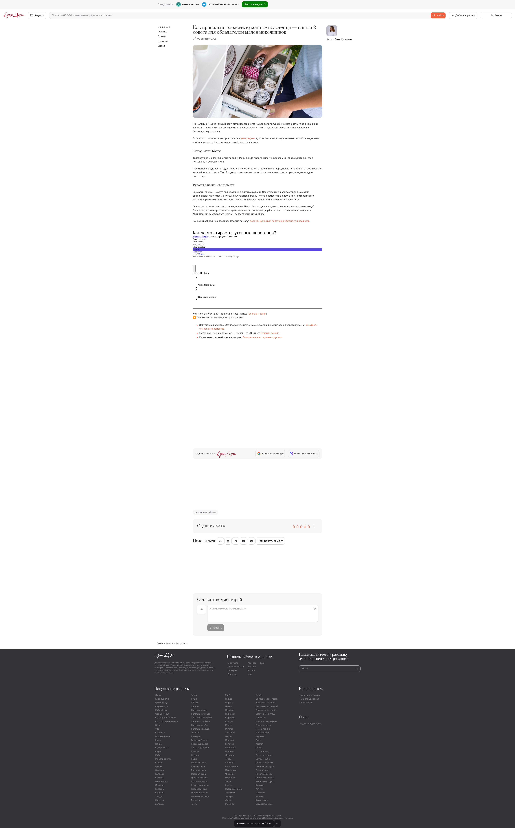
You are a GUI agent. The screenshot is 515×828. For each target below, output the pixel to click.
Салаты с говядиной (201, 717)
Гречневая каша (199, 777)
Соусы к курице (264, 755)
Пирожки (230, 713)
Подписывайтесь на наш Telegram (223, 4)
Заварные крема (233, 789)
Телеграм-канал (257, 313)
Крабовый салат (199, 743)
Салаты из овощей (200, 728)
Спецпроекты (306, 702)
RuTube (251, 670)
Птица (158, 743)
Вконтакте (233, 662)
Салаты (195, 706)
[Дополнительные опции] (277, 823)
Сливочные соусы (265, 766)
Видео (161, 45)
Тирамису (230, 792)
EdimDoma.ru (178, 663)
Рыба (158, 755)
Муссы (228, 785)
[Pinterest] (251, 541)
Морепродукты (163, 758)
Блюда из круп (263, 725)
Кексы (228, 725)
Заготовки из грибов (266, 710)
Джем (258, 740)
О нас (303, 717)
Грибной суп (161, 702)
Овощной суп (162, 713)
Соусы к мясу (263, 751)
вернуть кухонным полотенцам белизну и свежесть (279, 220)
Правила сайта (228, 818)
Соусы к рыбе (263, 758)
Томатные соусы (264, 773)
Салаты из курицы (200, 713)
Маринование (263, 732)
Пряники (229, 751)
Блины (228, 706)
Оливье (195, 732)
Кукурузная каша (200, 785)
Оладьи (229, 721)
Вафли (228, 736)
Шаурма (159, 800)
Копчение (261, 717)
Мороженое (231, 766)
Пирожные (230, 770)
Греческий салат (199, 740)
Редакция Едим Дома (310, 723)
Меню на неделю (253, 4)
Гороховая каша (199, 792)
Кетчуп (259, 789)
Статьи (162, 36)
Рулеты (229, 728)
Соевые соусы (263, 770)
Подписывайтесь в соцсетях (250, 657)
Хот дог (159, 796)
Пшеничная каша (200, 796)
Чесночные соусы (265, 781)
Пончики (229, 740)
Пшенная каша (198, 762)
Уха (157, 728)
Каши (194, 758)
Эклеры (229, 796)
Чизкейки (230, 773)
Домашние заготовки (267, 698)
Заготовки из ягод (265, 713)
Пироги (229, 702)
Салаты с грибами (200, 721)
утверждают (248, 138)
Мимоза (195, 751)
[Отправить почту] (357, 669)
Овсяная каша (198, 773)
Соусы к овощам (264, 762)
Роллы (194, 702)
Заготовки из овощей (267, 706)
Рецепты (162, 31)
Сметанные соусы (265, 777)
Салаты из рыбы (199, 725)
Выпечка (195, 800)
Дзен (262, 662)
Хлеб (227, 695)
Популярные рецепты (172, 689)
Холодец (159, 804)
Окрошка (160, 732)
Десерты (229, 755)
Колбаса (159, 773)
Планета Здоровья (190, 4)
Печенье (229, 710)
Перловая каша (199, 789)
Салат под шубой (200, 747)
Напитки (260, 796)
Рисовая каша (198, 770)
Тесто (194, 804)
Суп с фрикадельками (166, 721)
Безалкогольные (264, 804)
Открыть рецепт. (270, 333)
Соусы (259, 747)
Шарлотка (230, 747)
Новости (163, 41)
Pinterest (232, 674)
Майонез (260, 792)
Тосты (194, 695)
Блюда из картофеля (266, 721)
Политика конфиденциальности (249, 818)
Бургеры (159, 789)
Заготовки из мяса (265, 702)
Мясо (158, 740)
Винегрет (196, 736)
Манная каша (198, 766)
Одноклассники (236, 666)
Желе (228, 781)
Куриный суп (162, 698)
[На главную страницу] (14, 15)
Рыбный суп (161, 710)
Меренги (229, 804)
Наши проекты (311, 689)
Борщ (158, 725)
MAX (250, 674)
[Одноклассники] (228, 541)
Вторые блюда (162, 736)
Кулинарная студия (310, 695)
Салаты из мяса (199, 710)
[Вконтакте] (220, 541)
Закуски (159, 770)
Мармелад (230, 777)
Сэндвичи (160, 792)
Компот (259, 743)
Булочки (229, 743)
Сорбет (259, 695)
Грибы (158, 766)
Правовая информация (273, 818)
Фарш (158, 751)
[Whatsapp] (243, 541)
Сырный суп (161, 706)
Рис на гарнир (263, 728)
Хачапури (230, 732)
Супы (158, 695)
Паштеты (159, 785)
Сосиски (159, 777)
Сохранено (164, 26)
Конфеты (229, 762)
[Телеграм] (235, 541)
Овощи (159, 762)
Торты (228, 758)
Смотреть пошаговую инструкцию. (263, 337)
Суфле (228, 800)
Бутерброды (161, 781)
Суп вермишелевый (165, 717)
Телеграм (232, 670)
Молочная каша (199, 781)
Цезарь (195, 755)
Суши (194, 698)
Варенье (260, 736)
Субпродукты (162, 747)
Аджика (260, 785)
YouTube (252, 662)
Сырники (230, 717)
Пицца (228, 698)
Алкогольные (262, 800)
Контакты (289, 818)
